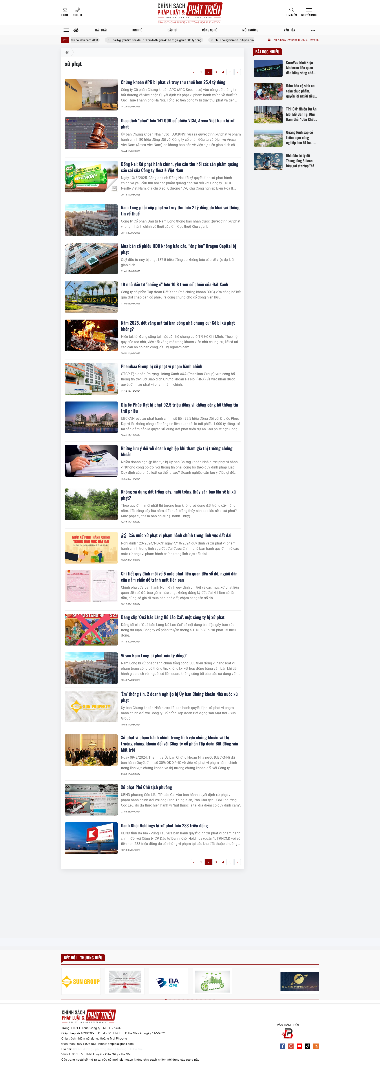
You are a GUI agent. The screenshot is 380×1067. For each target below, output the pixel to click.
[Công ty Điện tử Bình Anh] (168, 981)
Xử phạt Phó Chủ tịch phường (146, 787)
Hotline (77, 15)
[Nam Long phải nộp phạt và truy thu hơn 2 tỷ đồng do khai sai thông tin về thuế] (91, 220)
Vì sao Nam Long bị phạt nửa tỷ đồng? (154, 655)
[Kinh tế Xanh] (212, 981)
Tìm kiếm (291, 15)
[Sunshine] (300, 981)
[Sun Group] (81, 981)
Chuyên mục (308, 15)
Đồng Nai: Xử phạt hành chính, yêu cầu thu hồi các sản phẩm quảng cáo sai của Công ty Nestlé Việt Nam (179, 167)
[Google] (291, 1046)
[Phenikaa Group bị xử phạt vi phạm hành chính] (91, 379)
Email (64, 15)
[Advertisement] (152, 903)
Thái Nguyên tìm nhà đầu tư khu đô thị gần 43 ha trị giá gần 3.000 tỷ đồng (131, 40)
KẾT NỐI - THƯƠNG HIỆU (83, 957)
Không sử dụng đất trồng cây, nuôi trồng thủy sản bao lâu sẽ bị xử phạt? (178, 494)
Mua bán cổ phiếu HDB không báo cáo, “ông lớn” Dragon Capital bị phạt (178, 248)
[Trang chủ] (76, 30)
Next (315, 982)
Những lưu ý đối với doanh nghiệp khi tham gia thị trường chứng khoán (176, 451)
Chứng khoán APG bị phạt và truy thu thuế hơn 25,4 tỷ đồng (173, 82)
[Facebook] (282, 1046)
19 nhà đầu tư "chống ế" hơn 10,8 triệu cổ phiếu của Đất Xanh (174, 284)
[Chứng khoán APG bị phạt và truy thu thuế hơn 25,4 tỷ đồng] (91, 94)
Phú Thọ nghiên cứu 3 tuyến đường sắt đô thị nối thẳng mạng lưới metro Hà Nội (238, 40)
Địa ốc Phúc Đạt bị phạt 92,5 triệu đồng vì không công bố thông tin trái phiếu (179, 407)
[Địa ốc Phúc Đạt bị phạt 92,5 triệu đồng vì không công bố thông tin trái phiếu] (91, 417)
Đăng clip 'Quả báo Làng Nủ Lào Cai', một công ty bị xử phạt (173, 617)
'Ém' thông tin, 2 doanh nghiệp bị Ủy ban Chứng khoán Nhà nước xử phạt (179, 697)
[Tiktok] (307, 1046)
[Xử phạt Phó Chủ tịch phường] (91, 800)
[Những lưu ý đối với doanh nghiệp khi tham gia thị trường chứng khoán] (91, 461)
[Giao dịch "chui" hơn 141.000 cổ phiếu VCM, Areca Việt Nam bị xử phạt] (91, 133)
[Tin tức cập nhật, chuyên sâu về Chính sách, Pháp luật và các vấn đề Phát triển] (190, 12)
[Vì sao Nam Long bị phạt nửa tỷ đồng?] (91, 668)
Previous (64, 982)
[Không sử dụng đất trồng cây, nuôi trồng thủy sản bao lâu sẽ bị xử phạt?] (91, 504)
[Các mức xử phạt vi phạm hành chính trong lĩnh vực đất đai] (91, 548)
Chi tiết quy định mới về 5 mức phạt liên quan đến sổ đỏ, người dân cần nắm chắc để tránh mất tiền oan (179, 576)
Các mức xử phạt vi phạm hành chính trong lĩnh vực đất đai (179, 535)
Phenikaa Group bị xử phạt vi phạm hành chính (161, 366)
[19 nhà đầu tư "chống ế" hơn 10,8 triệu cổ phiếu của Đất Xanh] (91, 297)
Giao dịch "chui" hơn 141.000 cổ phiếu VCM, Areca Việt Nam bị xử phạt (177, 123)
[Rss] (316, 1046)
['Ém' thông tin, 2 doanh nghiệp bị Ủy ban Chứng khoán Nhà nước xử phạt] (91, 706)
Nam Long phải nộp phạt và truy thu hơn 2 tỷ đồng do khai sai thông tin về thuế (180, 210)
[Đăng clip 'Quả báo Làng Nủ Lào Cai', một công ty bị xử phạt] (91, 630)
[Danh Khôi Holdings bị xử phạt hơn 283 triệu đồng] (91, 838)
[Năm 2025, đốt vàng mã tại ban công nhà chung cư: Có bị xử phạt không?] (91, 335)
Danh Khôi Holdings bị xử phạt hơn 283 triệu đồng (164, 825)
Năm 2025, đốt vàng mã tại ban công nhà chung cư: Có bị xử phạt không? (178, 325)
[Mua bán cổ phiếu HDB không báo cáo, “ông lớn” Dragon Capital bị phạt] (91, 258)
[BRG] (124, 981)
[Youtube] (299, 1046)
